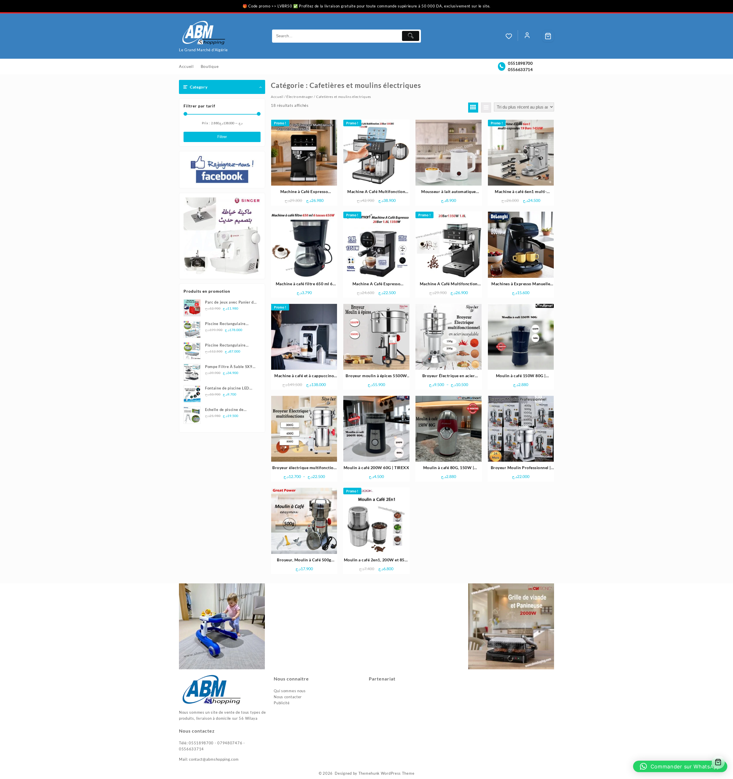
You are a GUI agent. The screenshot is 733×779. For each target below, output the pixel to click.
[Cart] (548, 36)
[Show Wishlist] (511, 36)
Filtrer (222, 137)
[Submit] (410, 36)
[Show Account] (527, 36)
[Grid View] (473, 108)
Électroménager (299, 97)
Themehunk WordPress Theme (386, 773)
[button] (680, 766)
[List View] (486, 108)
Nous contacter (288, 697)
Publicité (281, 703)
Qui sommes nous (290, 690)
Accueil (277, 97)
